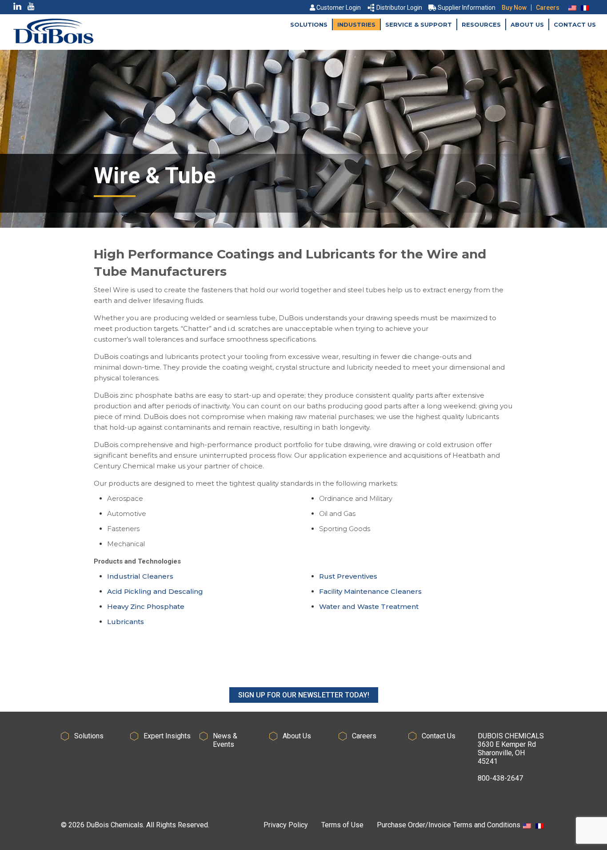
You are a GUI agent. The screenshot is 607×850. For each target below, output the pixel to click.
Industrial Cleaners (140, 576)
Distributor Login (399, 7)
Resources (481, 24)
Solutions (308, 24)
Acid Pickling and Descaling (155, 591)
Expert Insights (167, 736)
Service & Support (418, 24)
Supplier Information (466, 7)
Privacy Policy (286, 825)
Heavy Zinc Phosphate (145, 606)
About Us (527, 24)
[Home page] (53, 41)
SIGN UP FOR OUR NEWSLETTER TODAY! (303, 695)
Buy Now (514, 7)
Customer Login (338, 7)
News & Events (225, 740)
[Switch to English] (572, 7)
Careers (547, 7)
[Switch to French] (585, 7)
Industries (356, 24)
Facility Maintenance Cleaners (370, 591)
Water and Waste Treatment (369, 606)
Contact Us (575, 24)
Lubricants (125, 621)
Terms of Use (342, 825)
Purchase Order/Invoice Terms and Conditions (448, 825)
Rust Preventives (348, 576)
